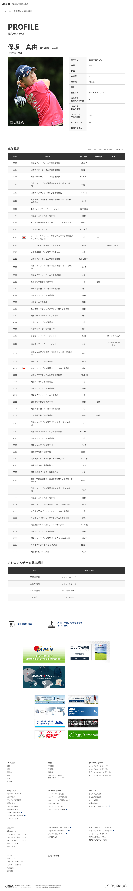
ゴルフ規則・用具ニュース (16, 837)
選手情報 (17, 11)
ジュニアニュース (13, 843)
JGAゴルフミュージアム (97, 837)
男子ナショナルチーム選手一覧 (100, 772)
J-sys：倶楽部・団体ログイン (58, 828)
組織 (8, 766)
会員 (8, 775)
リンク (9, 855)
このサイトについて (14, 865)
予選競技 (51, 769)
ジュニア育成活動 (95, 797)
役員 (8, 769)
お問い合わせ (93, 803)
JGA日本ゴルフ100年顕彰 (98, 840)
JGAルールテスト (13, 819)
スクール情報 (93, 800)
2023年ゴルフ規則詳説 (15, 816)
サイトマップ (12, 858)
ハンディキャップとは (56, 794)
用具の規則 (11, 803)
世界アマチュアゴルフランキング (100, 831)
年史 (8, 778)
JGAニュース (11, 831)
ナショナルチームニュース (16, 834)
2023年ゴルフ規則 (13, 812)
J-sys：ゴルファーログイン (57, 831)
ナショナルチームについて (98, 766)
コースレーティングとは (56, 806)
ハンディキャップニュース (16, 840)
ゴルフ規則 (11, 797)
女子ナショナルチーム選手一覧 (100, 775)
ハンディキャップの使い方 (57, 797)
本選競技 (51, 766)
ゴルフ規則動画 (12, 806)
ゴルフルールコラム (14, 794)
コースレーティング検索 (56, 809)
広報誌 (9, 781)
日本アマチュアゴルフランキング (100, 828)
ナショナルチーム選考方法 (98, 769)
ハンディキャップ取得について (59, 800)
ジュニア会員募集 (95, 794)
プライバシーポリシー (15, 862)
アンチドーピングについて (98, 834)
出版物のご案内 (12, 809)
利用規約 (10, 868)
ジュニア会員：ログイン (56, 834)
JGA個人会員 (52, 837)
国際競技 (51, 772)
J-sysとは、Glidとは (55, 803)
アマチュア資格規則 (14, 800)
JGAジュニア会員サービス (98, 806)
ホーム (8, 11)
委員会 (9, 772)
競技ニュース (12, 847)
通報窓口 (10, 871)
